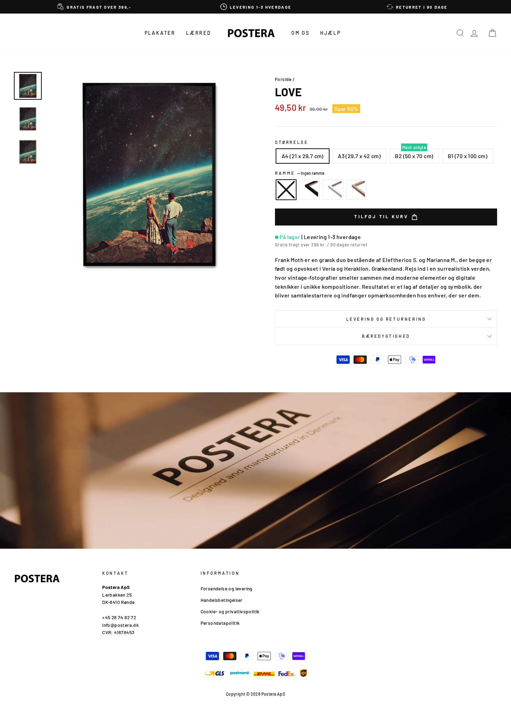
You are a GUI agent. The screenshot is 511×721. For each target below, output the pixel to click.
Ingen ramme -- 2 (286, 189)
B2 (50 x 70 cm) (414, 156)
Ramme (299, 173)
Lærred (198, 33)
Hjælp (330, 33)
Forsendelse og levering (226, 588)
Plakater (160, 33)
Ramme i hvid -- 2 (333, 189)
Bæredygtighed (386, 336)
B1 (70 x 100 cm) (467, 156)
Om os (300, 33)
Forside (283, 79)
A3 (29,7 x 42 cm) (359, 156)
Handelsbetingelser (222, 600)
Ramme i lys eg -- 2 (356, 189)
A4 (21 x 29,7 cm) (303, 156)
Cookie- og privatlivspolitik (230, 611)
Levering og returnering (386, 319)
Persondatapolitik (220, 623)
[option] (94, 6)
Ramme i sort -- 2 (309, 189)
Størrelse (291, 142)
